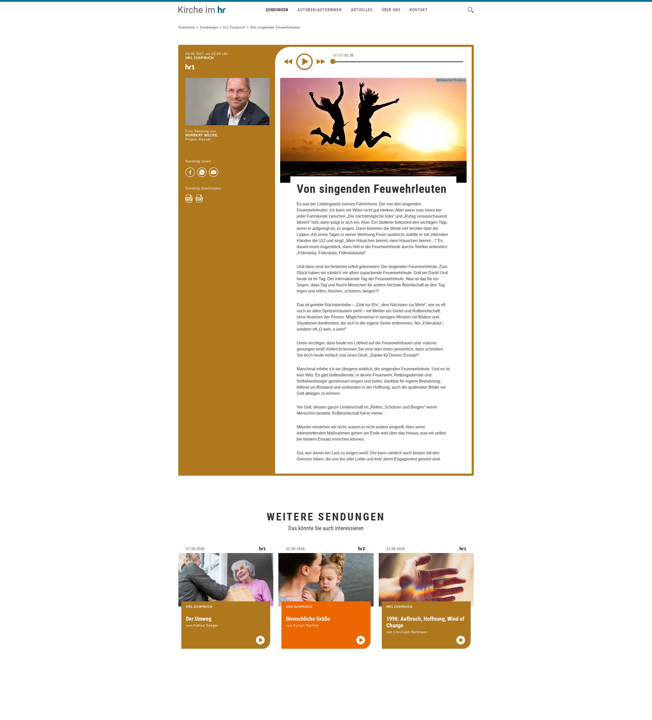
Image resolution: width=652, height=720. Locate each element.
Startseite (186, 27)
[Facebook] (190, 172)
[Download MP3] (199, 198)
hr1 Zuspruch (234, 27)
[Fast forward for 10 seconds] (321, 61)
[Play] (304, 61)
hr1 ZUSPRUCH (199, 58)
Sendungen (277, 9)
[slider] (332, 61)
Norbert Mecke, (202, 135)
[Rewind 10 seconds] (288, 61)
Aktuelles (362, 9)
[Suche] (471, 10)
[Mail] (214, 172)
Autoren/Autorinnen (319, 9)
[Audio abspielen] (260, 640)
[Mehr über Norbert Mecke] (227, 101)
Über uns (391, 9)
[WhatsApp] (202, 172)
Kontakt (419, 9)
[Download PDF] (189, 198)
